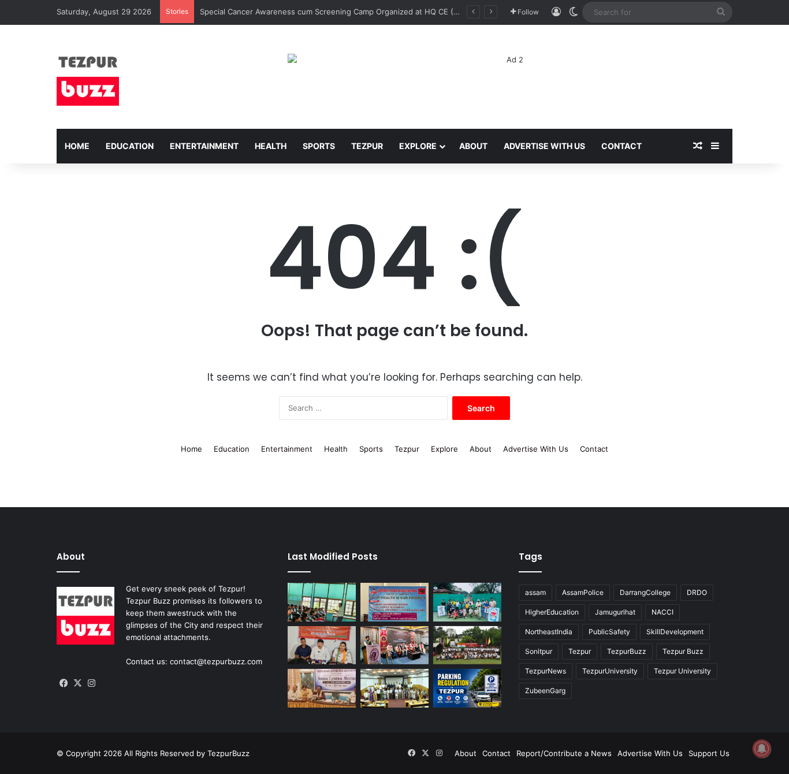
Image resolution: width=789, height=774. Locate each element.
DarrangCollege (645, 592)
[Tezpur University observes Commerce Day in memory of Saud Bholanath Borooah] (394, 688)
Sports (319, 146)
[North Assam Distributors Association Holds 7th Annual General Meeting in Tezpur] (322, 688)
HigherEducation (552, 612)
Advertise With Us (544, 146)
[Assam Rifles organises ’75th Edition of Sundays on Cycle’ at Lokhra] (467, 645)
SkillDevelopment (675, 631)
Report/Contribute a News (564, 753)
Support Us (709, 753)
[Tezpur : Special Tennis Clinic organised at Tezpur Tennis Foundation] (467, 602)
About (473, 146)
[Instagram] (91, 683)
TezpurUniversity (610, 671)
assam (535, 592)
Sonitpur (538, 651)
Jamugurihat (615, 612)
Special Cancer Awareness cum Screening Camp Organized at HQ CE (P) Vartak (343, 11)
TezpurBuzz (626, 651)
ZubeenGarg (545, 690)
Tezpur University (682, 671)
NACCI (662, 612)
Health (270, 146)
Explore (418, 146)
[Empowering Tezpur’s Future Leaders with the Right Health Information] (322, 602)
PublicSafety (609, 631)
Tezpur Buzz (683, 651)
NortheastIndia (548, 631)
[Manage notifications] (762, 748)
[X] (77, 683)
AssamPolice (583, 592)
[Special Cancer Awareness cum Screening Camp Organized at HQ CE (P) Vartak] (394, 602)
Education (130, 146)
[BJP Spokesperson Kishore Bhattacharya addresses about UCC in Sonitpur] (322, 645)
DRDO (697, 592)
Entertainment (204, 146)
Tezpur (367, 146)
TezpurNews (545, 671)
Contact (621, 146)
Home (77, 146)
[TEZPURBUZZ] (88, 77)
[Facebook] (63, 683)
